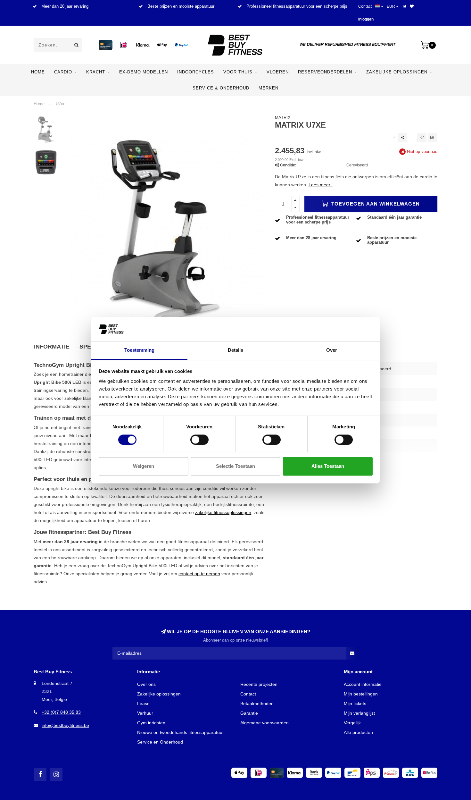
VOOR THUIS (237, 72)
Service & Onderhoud (221, 88)
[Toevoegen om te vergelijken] (432, 137)
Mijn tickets (355, 703)
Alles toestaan (327, 466)
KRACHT (95, 72)
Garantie (249, 713)
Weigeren (143, 466)
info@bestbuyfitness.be (65, 725)
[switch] (199, 439)
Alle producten (358, 732)
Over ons (146, 684)
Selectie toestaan (235, 466)
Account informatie (363, 684)
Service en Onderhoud (160, 742)
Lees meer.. (321, 184)
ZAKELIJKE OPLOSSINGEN (396, 72)
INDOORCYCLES (195, 72)
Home (38, 72)
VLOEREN (278, 72)
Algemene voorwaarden (264, 722)
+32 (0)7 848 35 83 (61, 712)
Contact (365, 6)
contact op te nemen (199, 573)
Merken (268, 88)
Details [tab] (235, 350)
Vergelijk (352, 722)
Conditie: (288, 165)
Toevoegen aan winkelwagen (375, 203)
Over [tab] (331, 350)
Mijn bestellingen (361, 693)
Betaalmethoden (257, 703)
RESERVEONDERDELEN (325, 72)
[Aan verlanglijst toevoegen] (421, 137)
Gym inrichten (151, 722)
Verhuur (145, 713)
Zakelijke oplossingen (159, 693)
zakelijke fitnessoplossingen (223, 512)
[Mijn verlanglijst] (412, 6)
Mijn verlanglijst (359, 713)
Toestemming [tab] (139, 350)
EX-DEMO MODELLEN (143, 72)
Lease (143, 703)
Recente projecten (258, 684)
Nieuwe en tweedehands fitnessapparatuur (180, 732)
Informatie (52, 346)
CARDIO (63, 72)
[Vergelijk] (404, 6)
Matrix (283, 117)
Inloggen (366, 19)
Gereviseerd (357, 165)
